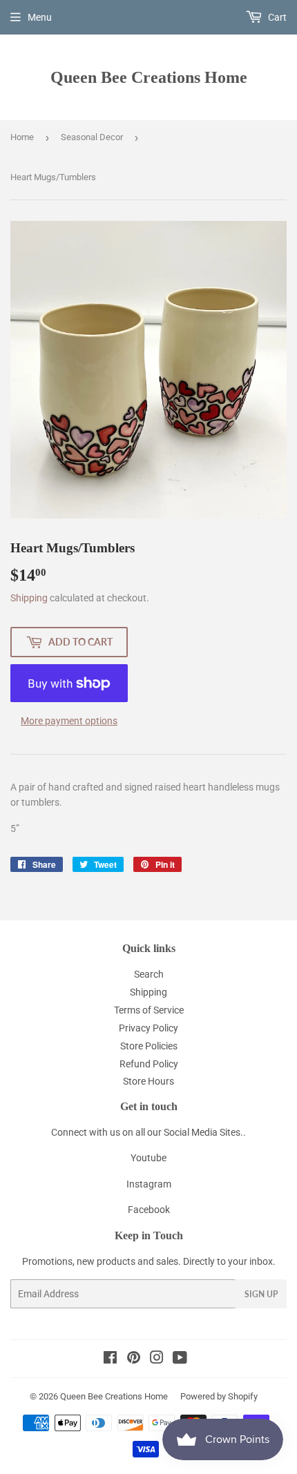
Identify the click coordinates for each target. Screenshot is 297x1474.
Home (22, 137)
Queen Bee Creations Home (148, 77)
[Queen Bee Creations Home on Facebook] (110, 1359)
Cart (276, 17)
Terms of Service (149, 1010)
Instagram (148, 1184)
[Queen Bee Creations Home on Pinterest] (133, 1359)
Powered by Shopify (219, 1396)
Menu (40, 17)
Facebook (149, 1209)
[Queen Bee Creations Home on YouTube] (180, 1359)
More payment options (69, 720)
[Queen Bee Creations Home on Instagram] (157, 1359)
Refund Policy (148, 1063)
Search (149, 974)
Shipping (29, 597)
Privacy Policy (148, 1028)
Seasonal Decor (92, 137)
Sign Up (261, 1294)
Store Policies (149, 1045)
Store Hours (148, 1081)
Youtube (148, 1157)
